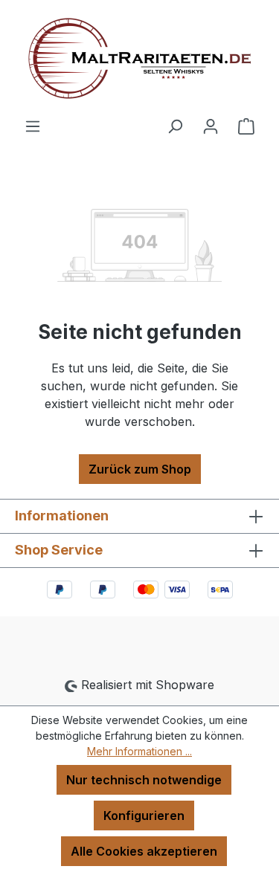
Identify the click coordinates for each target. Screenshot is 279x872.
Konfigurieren (144, 815)
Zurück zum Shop (140, 469)
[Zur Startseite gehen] (139, 58)
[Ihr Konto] (210, 126)
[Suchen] (175, 126)
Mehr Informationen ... (139, 751)
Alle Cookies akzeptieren (144, 851)
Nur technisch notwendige (144, 779)
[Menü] (33, 126)
